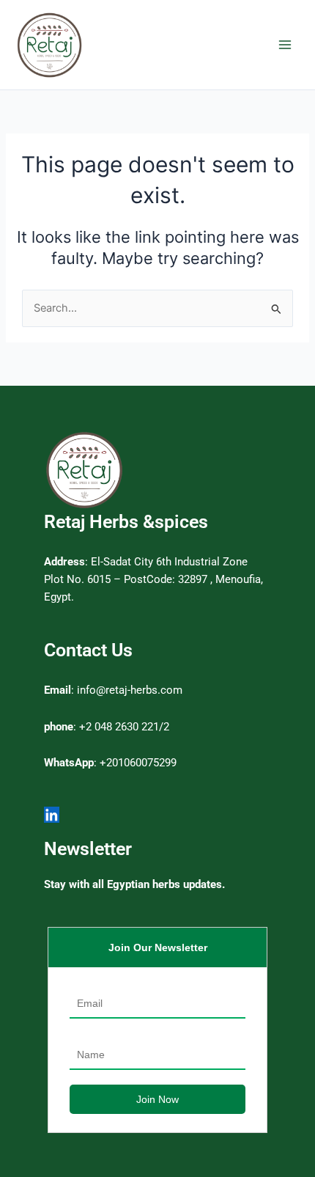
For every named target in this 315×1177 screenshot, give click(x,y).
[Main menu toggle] (285, 44)
